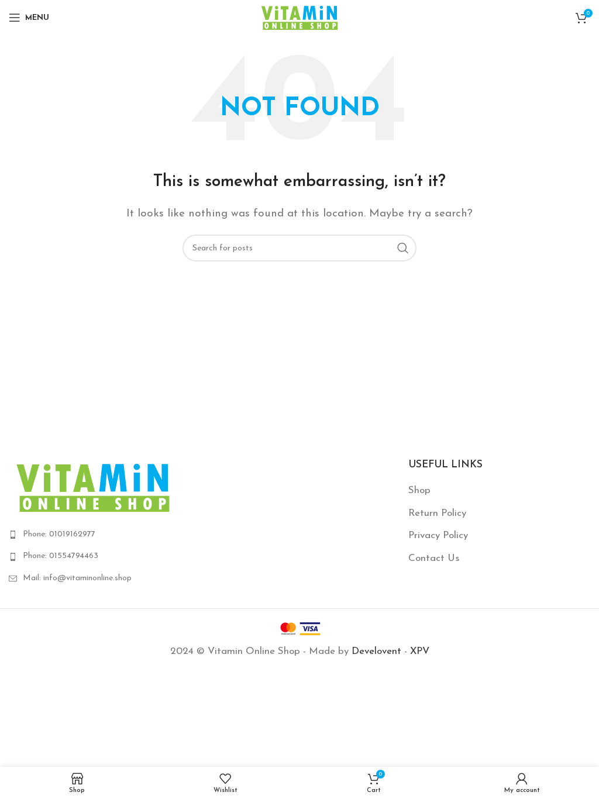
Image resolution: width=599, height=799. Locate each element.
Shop (419, 490)
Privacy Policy (438, 535)
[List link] (100, 534)
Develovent (376, 651)
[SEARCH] (403, 248)
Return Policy (437, 513)
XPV (419, 651)
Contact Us (433, 558)
